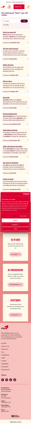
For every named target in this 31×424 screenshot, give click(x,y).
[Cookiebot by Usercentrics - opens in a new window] (23, 194)
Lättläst (3, 358)
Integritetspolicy (5, 369)
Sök (24, 21)
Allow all (15, 220)
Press (2, 352)
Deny (15, 228)
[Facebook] (2, 379)
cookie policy (11, 208)
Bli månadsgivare (14, 284)
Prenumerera (14, 314)
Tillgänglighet (4, 363)
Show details (23, 216)
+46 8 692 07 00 (6, 402)
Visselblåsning (5, 355)
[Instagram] (6, 379)
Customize (14, 224)
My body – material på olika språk (14, 2)
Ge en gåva (14, 254)
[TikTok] (10, 379)
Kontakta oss (4, 349)
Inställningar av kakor (15, 422)
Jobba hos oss (5, 346)
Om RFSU (3, 343)
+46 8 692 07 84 (6, 407)
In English (3, 361)
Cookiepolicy (4, 366)
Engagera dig (18, 6)
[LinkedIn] (14, 379)
